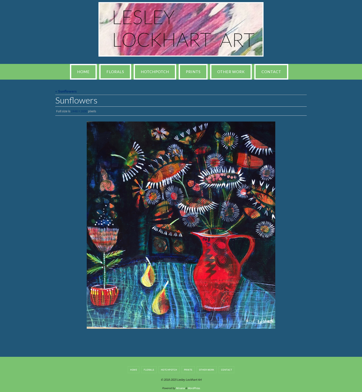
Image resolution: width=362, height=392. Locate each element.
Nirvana (180, 388)
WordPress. (194, 388)
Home (133, 369)
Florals (149, 369)
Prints (188, 369)
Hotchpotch (169, 369)
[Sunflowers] (181, 225)
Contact (226, 369)
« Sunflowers (66, 91)
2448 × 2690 (79, 111)
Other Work (206, 369)
